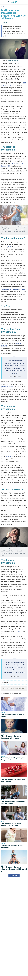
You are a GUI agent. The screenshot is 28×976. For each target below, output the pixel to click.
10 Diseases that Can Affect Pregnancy (12, 846)
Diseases (3, 712)
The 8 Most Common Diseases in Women (13, 715)
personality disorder (7, 387)
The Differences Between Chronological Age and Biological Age (14, 869)
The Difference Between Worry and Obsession (13, 802)
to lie (10, 247)
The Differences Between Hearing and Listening (11, 824)
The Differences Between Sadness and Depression (11, 737)
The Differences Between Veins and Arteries (13, 781)
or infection (10, 456)
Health (3, 778)
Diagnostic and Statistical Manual (13, 289)
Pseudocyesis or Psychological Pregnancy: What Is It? (13, 759)
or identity (18, 631)
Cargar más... (14, 875)
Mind (2, 6)
